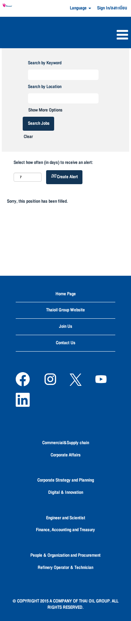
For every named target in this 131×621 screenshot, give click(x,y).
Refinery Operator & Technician (65, 567)
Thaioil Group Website (65, 310)
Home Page (66, 294)
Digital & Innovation (65, 492)
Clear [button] (28, 136)
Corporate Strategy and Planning (65, 480)
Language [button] (79, 8)
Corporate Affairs (66, 455)
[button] (65, 36)
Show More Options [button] (45, 110)
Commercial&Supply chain (65, 442)
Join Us (65, 326)
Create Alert (67, 177)
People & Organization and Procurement (65, 555)
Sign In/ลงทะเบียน (112, 8)
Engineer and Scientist (65, 517)
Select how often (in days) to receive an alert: (53, 162)
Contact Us (65, 343)
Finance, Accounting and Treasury (65, 529)
